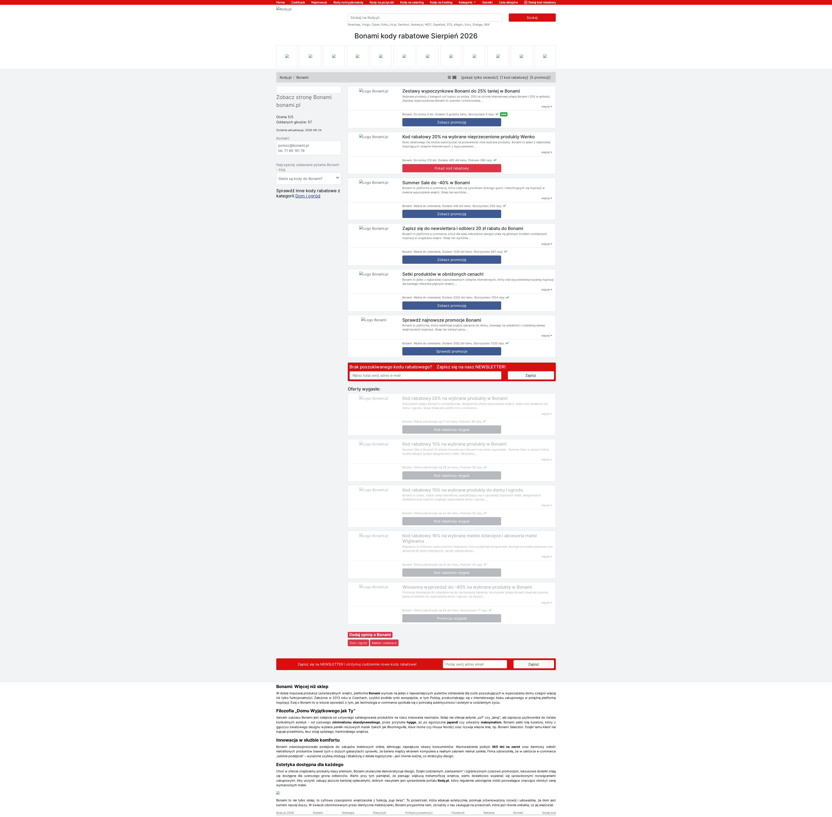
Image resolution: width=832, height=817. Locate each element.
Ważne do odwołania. (427, 206)
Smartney (354, 24)
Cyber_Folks (380, 24)
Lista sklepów (508, 2)
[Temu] (404, 56)
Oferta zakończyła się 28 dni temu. (436, 467)
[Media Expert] (428, 56)
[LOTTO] (287, 56)
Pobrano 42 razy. (471, 564)
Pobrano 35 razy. (471, 513)
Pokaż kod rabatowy (452, 168)
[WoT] (521, 56)
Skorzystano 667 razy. (488, 251)
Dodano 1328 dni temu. (457, 251)
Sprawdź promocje (451, 351)
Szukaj (532, 17)
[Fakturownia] (545, 56)
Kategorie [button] (466, 2)
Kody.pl (286, 77)
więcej (545, 106)
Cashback (298, 2)
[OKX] (357, 56)
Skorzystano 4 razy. (481, 114)
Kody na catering (412, 2)
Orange (477, 24)
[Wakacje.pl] (474, 56)
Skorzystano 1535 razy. (489, 343)
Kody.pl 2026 (285, 812)
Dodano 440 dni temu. (456, 206)
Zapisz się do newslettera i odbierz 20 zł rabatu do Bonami (462, 228)
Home (280, 2)
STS (449, 24)
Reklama (489, 812)
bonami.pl (288, 105)
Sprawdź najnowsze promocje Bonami (441, 319)
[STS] (334, 56)
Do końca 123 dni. (425, 160)
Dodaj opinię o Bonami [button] (370, 634)
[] (479, 77)
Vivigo (366, 24)
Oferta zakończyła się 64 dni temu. (436, 610)
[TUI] (451, 56)
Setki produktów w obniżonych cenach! (443, 274)
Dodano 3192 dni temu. (457, 343)
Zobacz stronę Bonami (304, 97)
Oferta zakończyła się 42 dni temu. (436, 513)
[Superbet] (310, 56)
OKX (486, 24)
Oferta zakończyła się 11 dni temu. (436, 421)
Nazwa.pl (417, 24)
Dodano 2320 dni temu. (457, 297)
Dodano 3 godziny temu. (451, 114)
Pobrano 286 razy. (480, 160)
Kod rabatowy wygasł (452, 429)
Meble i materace (384, 643)
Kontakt (518, 812)
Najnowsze (319, 2)
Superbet (439, 24)
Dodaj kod (549, 812)
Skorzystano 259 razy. (487, 206)
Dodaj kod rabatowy (542, 2)
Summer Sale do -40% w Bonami (436, 182)
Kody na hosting (441, 2)
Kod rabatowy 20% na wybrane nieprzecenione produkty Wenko (468, 136)
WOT (428, 24)
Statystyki (379, 812)
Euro (468, 24)
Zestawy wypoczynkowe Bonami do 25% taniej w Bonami (461, 91)
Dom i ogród (307, 196)
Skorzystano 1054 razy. (489, 297)
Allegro (458, 24)
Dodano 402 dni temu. (452, 160)
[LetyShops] (498, 56)
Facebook (458, 812)
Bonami (302, 77)
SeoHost (403, 24)
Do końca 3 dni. (424, 114)
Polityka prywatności (418, 812)
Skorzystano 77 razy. (474, 610)
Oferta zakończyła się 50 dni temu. (436, 564)
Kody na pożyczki (382, 2)
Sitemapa (348, 812)
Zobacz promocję (451, 122)
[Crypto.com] (381, 56)
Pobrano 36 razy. (470, 421)
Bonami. (407, 114)
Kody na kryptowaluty (348, 2)
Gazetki (487, 2)
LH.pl (393, 24)
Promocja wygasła (452, 618)
